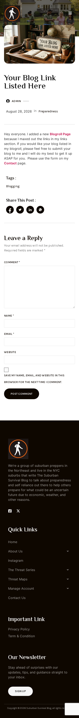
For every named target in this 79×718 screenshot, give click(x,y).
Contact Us (17, 598)
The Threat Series (21, 570)
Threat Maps (17, 579)
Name (9, 315)
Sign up (20, 691)
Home (12, 542)
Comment (12, 262)
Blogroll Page (60, 134)
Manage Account (21, 588)
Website (10, 352)
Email (9, 334)
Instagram (15, 560)
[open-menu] (70, 14)
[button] (39, 551)
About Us (15, 551)
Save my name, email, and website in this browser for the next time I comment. (34, 379)
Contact (10, 163)
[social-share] (10, 210)
